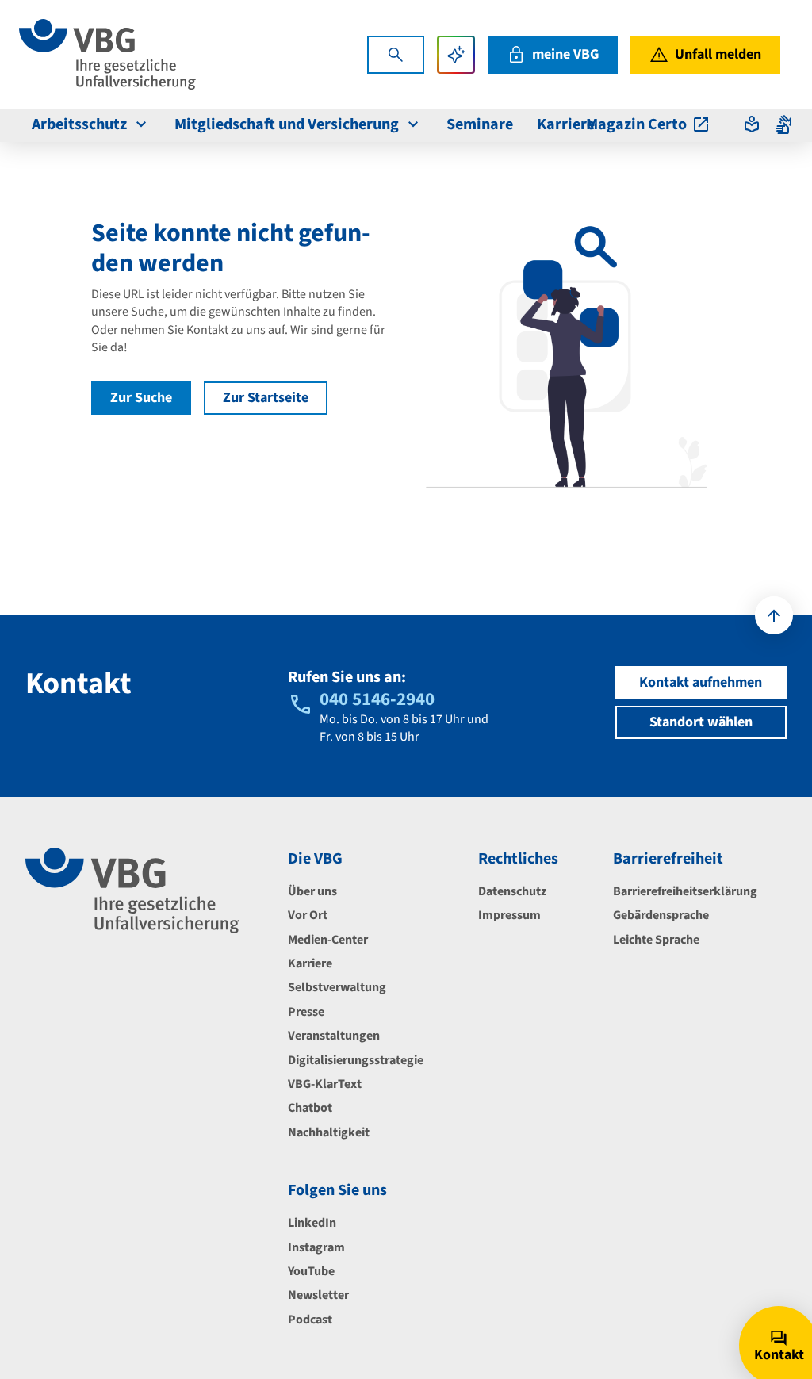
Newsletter (318, 1295)
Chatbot (310, 1108)
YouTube (311, 1271)
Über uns (312, 891)
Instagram (316, 1247)
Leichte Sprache (656, 939)
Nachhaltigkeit (329, 1132)
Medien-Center (328, 939)
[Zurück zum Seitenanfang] (774, 615)
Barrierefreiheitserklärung (685, 891)
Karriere (566, 124)
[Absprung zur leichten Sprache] (751, 124)
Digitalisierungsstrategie (355, 1060)
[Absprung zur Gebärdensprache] (783, 124)
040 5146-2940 (377, 699)
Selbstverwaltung (337, 987)
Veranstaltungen (334, 1035)
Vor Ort (307, 915)
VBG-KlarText (325, 1084)
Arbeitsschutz (79, 124)
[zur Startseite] (107, 54)
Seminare (479, 124)
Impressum (509, 915)
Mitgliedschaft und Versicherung (286, 124)
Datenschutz (512, 891)
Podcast (310, 1319)
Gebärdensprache (661, 915)
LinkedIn (312, 1223)
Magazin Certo (636, 124)
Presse (306, 1012)
